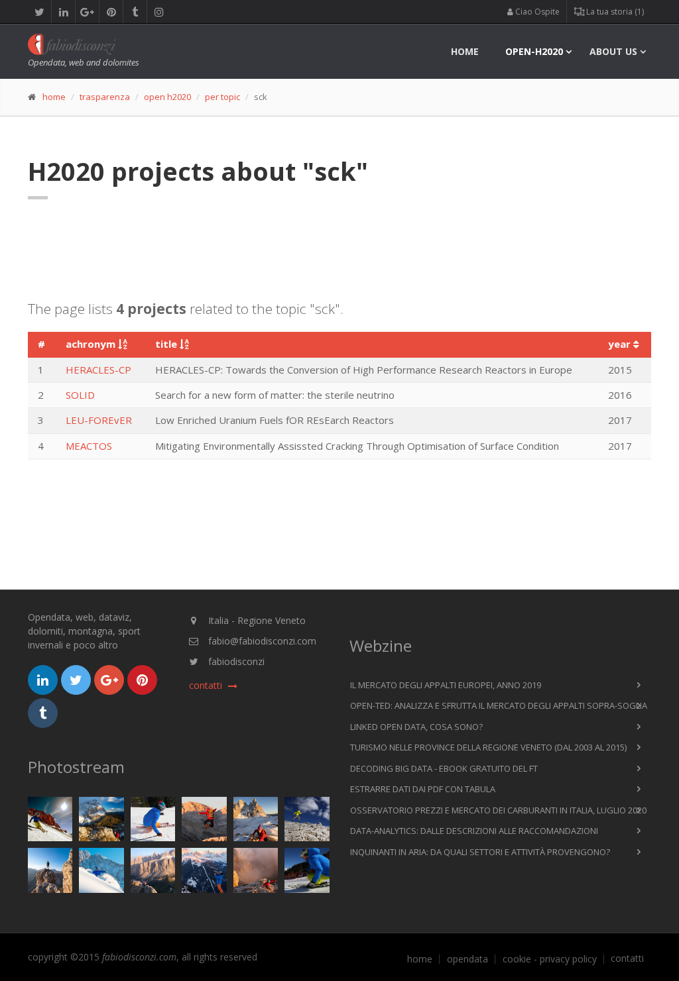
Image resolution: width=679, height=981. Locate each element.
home (465, 51)
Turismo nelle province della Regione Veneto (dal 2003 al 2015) (488, 747)
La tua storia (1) (614, 11)
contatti (627, 958)
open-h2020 (534, 51)
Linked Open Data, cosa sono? (416, 727)
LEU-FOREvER (99, 420)
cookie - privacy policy (550, 959)
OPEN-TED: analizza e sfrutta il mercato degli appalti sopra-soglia (498, 705)
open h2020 (167, 97)
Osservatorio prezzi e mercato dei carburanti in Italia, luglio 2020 (498, 810)
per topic (222, 97)
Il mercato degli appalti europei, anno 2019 (445, 685)
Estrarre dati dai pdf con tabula (422, 789)
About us (613, 51)
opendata (467, 959)
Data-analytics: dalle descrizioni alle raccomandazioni (474, 831)
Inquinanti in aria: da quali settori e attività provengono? (480, 852)
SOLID (80, 394)
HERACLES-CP (98, 369)
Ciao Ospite (536, 11)
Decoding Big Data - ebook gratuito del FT (444, 768)
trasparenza (105, 97)
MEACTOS (89, 445)
